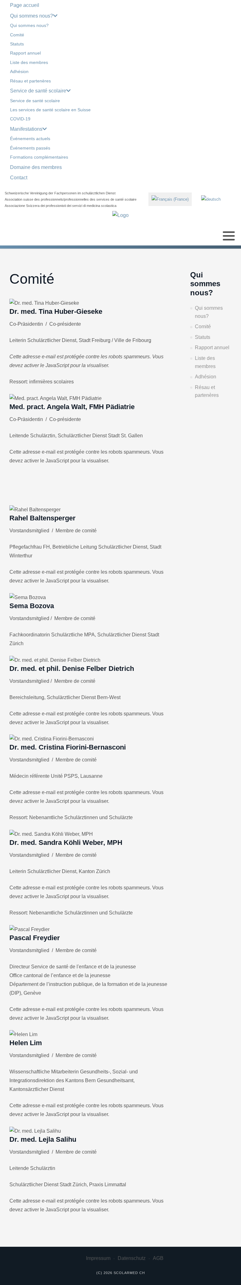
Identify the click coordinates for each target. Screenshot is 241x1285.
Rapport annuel (25, 52)
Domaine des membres (36, 167)
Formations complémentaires (39, 157)
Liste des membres (29, 62)
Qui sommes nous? (31, 15)
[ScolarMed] (120, 215)
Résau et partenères (30, 80)
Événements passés (30, 147)
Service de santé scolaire (38, 90)
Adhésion (19, 71)
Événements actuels (30, 138)
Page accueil (24, 5)
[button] (229, 236)
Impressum (98, 1258)
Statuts (17, 43)
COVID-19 (20, 118)
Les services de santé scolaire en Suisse (50, 109)
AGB (158, 1258)
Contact (18, 177)
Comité (17, 34)
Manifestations (26, 129)
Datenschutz (132, 1258)
